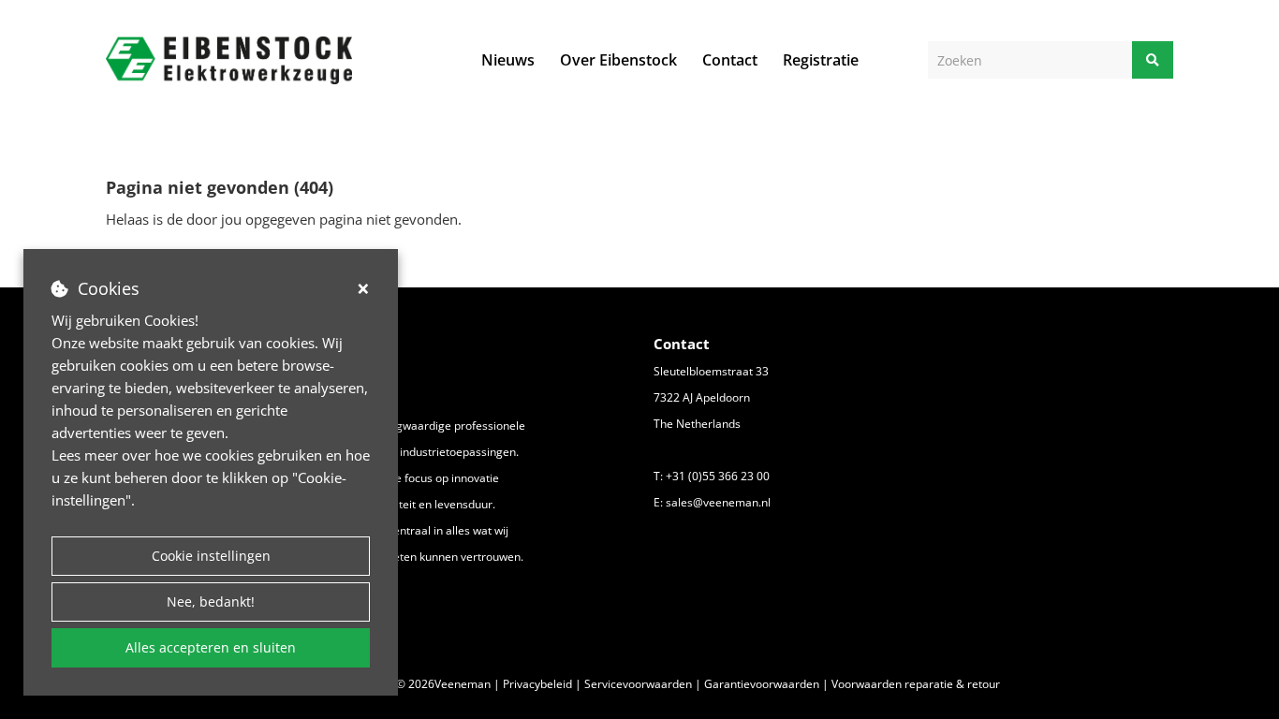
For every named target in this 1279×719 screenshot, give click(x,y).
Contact (729, 60)
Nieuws (508, 60)
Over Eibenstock (618, 60)
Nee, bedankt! (211, 601)
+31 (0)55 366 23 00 (718, 476)
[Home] (229, 60)
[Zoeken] (1152, 60)
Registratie (821, 60)
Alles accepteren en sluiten (210, 647)
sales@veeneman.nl (718, 502)
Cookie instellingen (211, 556)
